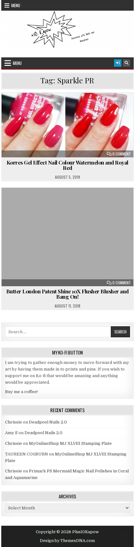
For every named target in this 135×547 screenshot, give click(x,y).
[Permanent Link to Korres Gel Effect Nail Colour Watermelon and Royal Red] (67, 125)
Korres (44, 108)
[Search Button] (126, 63)
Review (67, 108)
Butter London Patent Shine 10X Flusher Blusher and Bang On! (67, 294)
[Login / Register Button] (118, 63)
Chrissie (13, 422)
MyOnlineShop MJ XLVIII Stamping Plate (70, 443)
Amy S (11, 432)
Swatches (93, 108)
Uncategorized (70, 203)
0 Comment (121, 154)
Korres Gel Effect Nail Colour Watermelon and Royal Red (67, 165)
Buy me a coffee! (21, 391)
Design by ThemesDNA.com (67, 541)
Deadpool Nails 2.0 (48, 422)
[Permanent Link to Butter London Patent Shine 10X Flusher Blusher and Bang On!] (67, 237)
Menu (15, 5)
